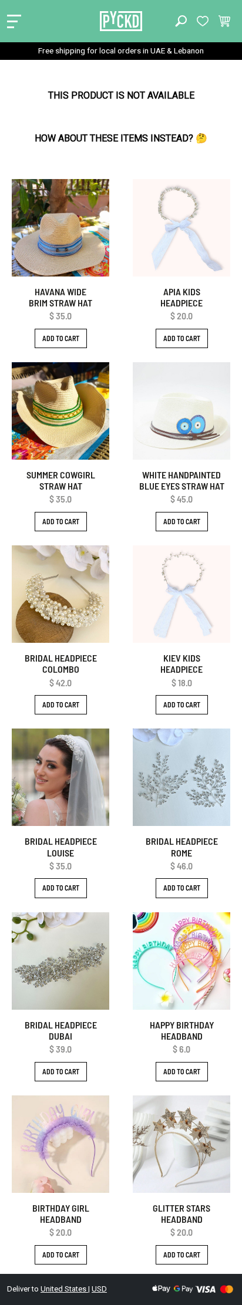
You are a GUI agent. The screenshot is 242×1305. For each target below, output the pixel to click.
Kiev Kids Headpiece (181, 663)
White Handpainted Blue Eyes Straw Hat (181, 480)
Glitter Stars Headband (181, 1213)
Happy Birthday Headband (182, 1030)
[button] (181, 21)
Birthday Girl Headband (60, 1213)
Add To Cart (60, 338)
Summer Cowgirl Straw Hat (60, 480)
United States (64, 1288)
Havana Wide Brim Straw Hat (60, 297)
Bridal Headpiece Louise (61, 846)
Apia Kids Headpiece (181, 297)
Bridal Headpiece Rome (182, 846)
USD (99, 1288)
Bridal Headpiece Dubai (61, 1030)
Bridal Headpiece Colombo (61, 663)
